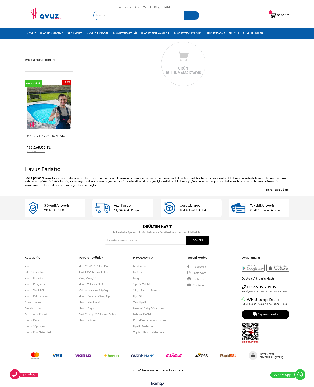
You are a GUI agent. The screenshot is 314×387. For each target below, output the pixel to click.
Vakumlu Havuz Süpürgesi (95, 290)
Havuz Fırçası (33, 320)
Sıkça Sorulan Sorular (146, 290)
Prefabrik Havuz (34, 308)
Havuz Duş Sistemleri (38, 332)
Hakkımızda (123, 7)
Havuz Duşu (86, 308)
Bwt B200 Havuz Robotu (94, 272)
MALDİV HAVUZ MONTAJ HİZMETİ (45, 136)
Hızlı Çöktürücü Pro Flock (95, 266)
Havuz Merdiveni (89, 302)
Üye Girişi (139, 296)
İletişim (167, 7)
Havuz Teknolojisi (188, 33)
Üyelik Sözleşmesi (144, 326)
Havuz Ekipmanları (155, 33)
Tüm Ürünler (253, 33)
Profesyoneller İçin (222, 33)
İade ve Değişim (143, 314)
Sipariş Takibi (142, 7)
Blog (157, 7)
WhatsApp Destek (264, 300)
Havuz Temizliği (125, 33)
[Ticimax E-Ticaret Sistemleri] (157, 384)
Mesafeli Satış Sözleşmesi (148, 308)
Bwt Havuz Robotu (36, 314)
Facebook (199, 266)
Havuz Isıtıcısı (87, 320)
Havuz (31, 33)
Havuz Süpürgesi (35, 326)
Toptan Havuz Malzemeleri (149, 332)
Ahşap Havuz (33, 302)
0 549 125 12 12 (261, 287)
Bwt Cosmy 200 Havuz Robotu (98, 314)
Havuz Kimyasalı (35, 284)
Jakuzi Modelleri (34, 272)
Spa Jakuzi (75, 33)
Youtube (198, 285)
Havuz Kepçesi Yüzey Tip (94, 296)
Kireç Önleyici (87, 278)
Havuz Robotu (98, 33)
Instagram (199, 272)
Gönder (198, 240)
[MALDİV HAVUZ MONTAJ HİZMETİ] (49, 106)
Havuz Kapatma (51, 33)
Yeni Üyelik (140, 302)
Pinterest (199, 279)
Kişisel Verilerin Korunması (149, 320)
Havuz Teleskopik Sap (92, 284)
